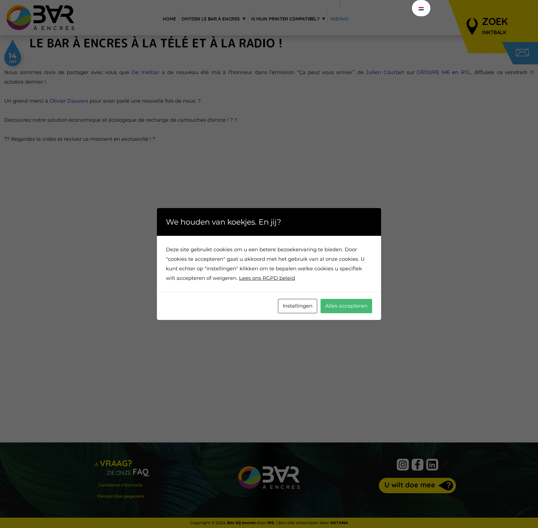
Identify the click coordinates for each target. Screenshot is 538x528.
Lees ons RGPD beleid (267, 278)
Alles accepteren (346, 306)
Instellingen (297, 306)
